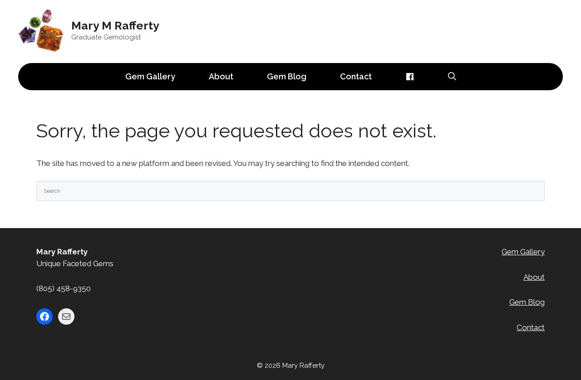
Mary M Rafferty (115, 25)
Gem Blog (286, 76)
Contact (356, 76)
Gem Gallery (150, 76)
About (221, 76)
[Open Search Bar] (452, 76)
